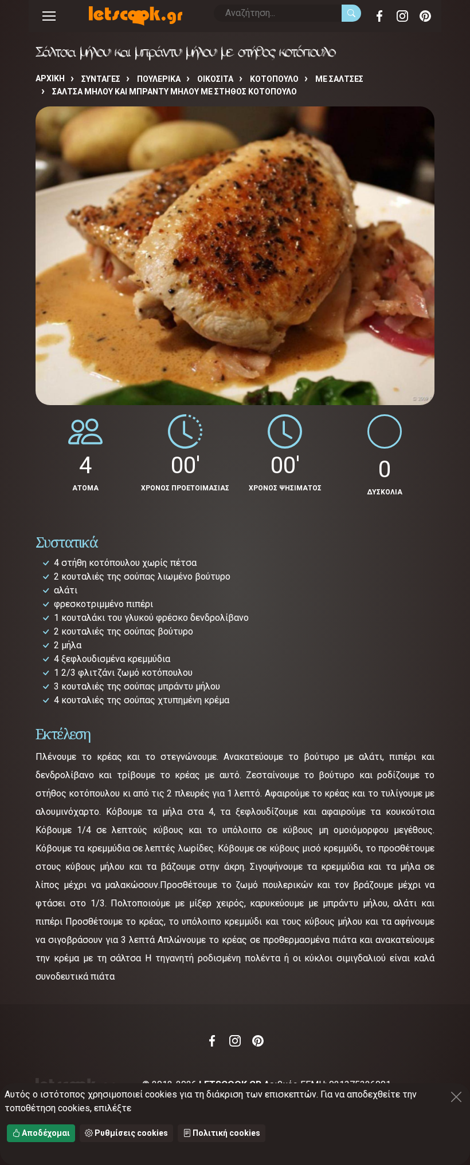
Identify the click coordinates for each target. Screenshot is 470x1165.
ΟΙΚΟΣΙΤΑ (215, 79)
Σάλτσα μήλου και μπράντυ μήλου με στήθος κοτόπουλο (174, 91)
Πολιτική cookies (225, 1133)
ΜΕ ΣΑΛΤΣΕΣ (339, 79)
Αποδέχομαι (45, 1133)
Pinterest (425, 16)
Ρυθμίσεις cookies (130, 1133)
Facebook (379, 16)
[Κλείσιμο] (456, 1097)
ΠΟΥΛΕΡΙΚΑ (159, 79)
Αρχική (50, 78)
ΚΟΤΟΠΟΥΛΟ (274, 79)
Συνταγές (100, 79)
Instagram (402, 16)
